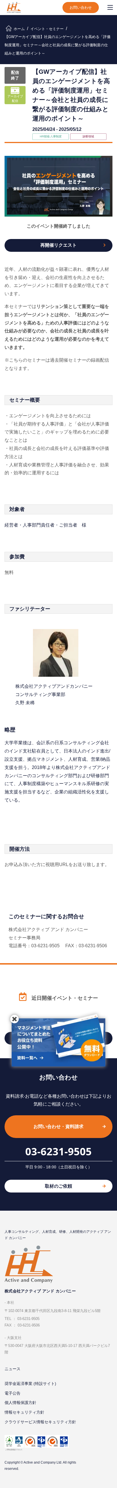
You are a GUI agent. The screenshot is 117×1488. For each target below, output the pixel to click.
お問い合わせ (81, 7)
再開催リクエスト (58, 245)
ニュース (12, 1369)
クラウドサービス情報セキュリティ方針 (40, 1422)
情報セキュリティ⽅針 (24, 1412)
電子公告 (12, 1393)
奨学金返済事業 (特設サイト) (30, 1383)
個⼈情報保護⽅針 (20, 1402)
